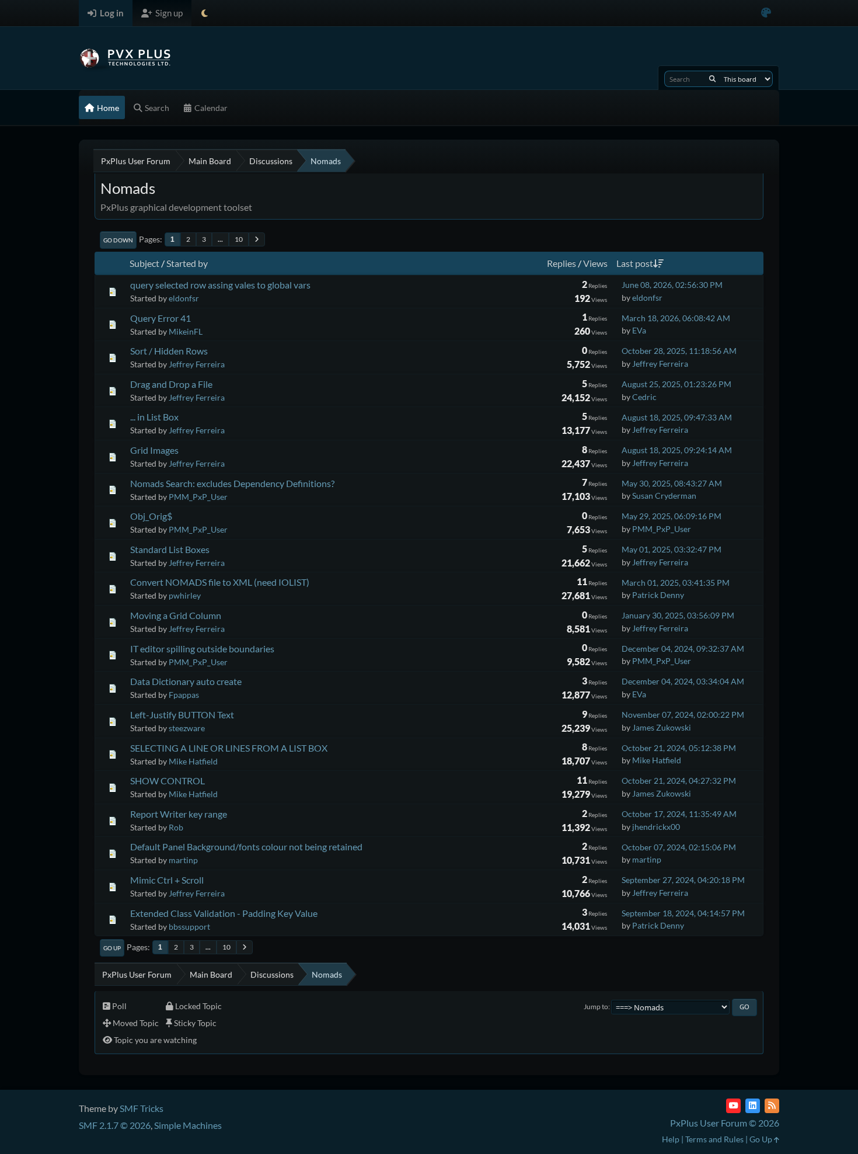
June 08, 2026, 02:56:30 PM (672, 285)
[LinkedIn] (752, 1106)
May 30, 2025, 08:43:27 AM (672, 483)
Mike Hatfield (193, 761)
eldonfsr (184, 298)
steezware (187, 728)
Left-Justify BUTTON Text (182, 714)
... (220, 239)
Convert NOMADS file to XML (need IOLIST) (219, 582)
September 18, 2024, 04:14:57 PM (683, 913)
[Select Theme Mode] (204, 13)
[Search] (712, 79)
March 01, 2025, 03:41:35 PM (676, 583)
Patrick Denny (658, 595)
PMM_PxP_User (198, 497)
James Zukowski (661, 727)
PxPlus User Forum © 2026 (724, 1122)
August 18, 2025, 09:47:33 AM (677, 417)
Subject (144, 263)
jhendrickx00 (656, 827)
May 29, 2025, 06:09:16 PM (671, 516)
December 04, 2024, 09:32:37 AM (683, 649)
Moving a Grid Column (175, 615)
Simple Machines (188, 1125)
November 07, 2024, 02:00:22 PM (683, 714)
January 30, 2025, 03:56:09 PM (678, 615)
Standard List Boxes (170, 549)
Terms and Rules (714, 1139)
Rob (176, 827)
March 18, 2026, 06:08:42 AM (676, 318)
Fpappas (184, 695)
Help (670, 1139)
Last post (634, 263)
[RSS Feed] (772, 1106)
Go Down (118, 240)
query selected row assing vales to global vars (220, 284)
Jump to (596, 1006)
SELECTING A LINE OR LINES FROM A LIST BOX (228, 747)
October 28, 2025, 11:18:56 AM (679, 351)
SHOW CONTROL (167, 780)
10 (239, 239)
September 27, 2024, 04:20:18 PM (683, 880)
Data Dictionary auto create (186, 681)
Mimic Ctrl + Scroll (167, 879)
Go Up (112, 947)
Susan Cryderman (664, 495)
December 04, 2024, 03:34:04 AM (683, 681)
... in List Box (154, 416)
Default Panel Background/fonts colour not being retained (246, 846)
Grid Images (154, 450)
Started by (187, 263)
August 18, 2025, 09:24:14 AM (677, 450)
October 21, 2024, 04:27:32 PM (679, 780)
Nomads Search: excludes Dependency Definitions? (232, 483)
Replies (561, 263)
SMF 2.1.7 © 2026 (115, 1125)
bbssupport (189, 926)
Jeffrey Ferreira (197, 364)
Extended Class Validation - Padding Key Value (224, 913)
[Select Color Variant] (766, 13)
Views (595, 263)
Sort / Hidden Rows (169, 350)
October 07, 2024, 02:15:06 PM (679, 847)
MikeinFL (186, 331)
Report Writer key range (178, 813)
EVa (639, 330)
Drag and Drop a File (171, 384)
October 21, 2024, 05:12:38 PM (679, 748)
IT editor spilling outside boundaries (202, 648)
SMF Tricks (141, 1108)
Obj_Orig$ (151, 516)
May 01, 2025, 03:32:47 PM (671, 549)
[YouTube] (733, 1106)
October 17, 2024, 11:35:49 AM (679, 814)
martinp (183, 860)
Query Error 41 (160, 318)
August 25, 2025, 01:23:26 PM (676, 384)
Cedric (644, 397)
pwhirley (185, 595)
